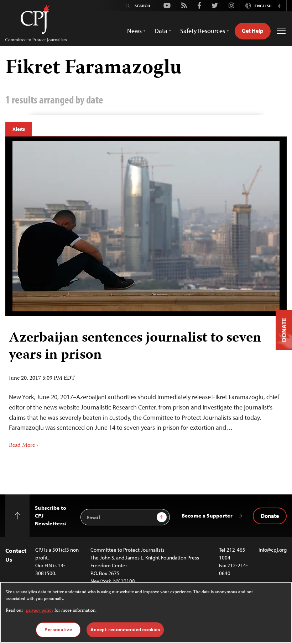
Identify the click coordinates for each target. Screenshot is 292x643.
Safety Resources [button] (202, 31)
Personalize (58, 629)
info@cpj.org (273, 549)
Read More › (23, 445)
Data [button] (161, 31)
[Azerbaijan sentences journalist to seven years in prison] (146, 226)
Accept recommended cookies (125, 629)
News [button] (134, 31)
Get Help (253, 30)
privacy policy (39, 611)
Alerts (18, 129)
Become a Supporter (207, 515)
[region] (146, 612)
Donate (270, 515)
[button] (279, 5)
